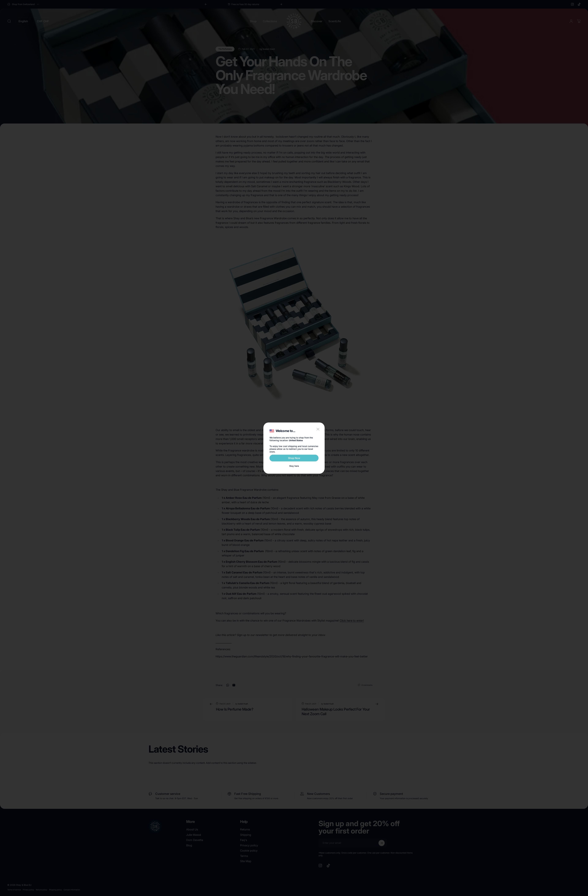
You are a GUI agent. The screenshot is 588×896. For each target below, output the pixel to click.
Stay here (294, 466)
